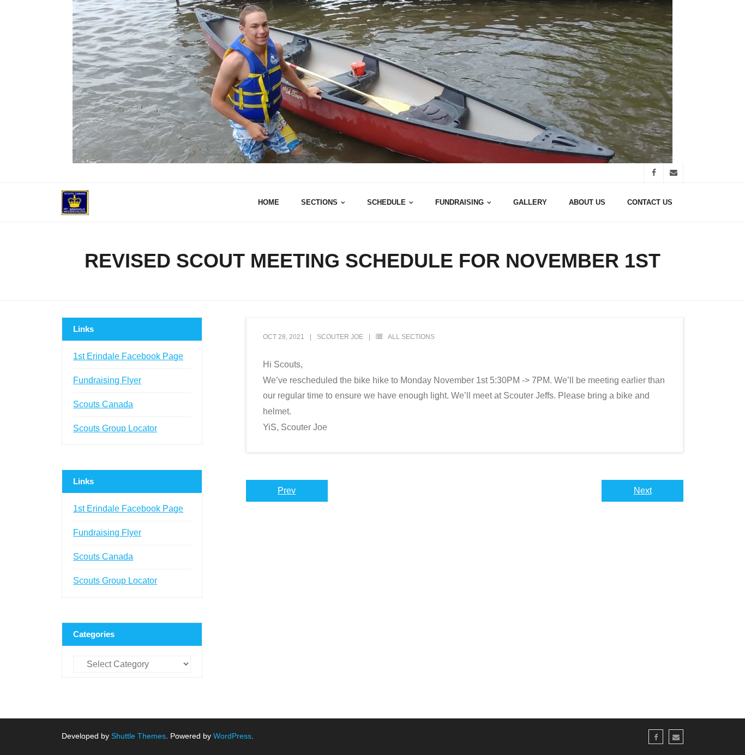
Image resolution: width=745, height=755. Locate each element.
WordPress (232, 736)
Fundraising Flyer (107, 380)
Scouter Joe (340, 337)
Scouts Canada (103, 404)
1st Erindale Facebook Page (128, 356)
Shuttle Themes (138, 736)
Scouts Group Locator (115, 428)
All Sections (411, 337)
